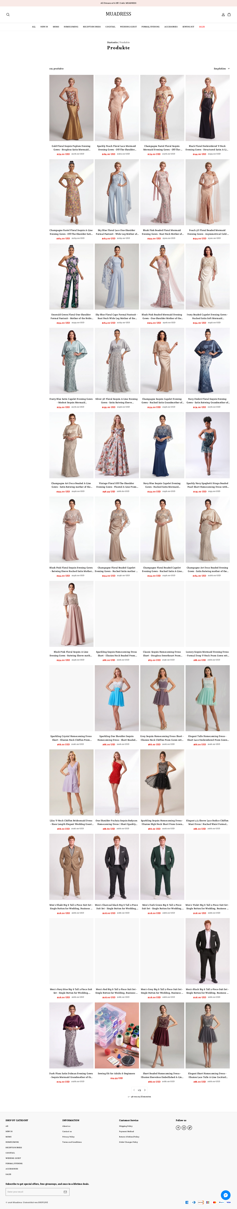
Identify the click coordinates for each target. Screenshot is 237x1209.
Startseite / (113, 42)
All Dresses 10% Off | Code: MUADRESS (118, 3)
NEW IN (44, 26)
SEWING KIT (188, 26)
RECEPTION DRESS (92, 26)
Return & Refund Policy (129, 1137)
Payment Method (126, 1131)
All (7, 1126)
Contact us (67, 1131)
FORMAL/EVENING (151, 26)
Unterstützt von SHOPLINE (35, 1202)
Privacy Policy (68, 1137)
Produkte (125, 42)
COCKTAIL (110, 26)
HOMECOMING (71, 26)
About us (66, 1126)
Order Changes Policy (128, 1142)
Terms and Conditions (72, 1142)
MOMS (56, 26)
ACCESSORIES (171, 26)
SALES (202, 26)
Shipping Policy (126, 1126)
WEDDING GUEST (128, 26)
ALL (34, 26)
